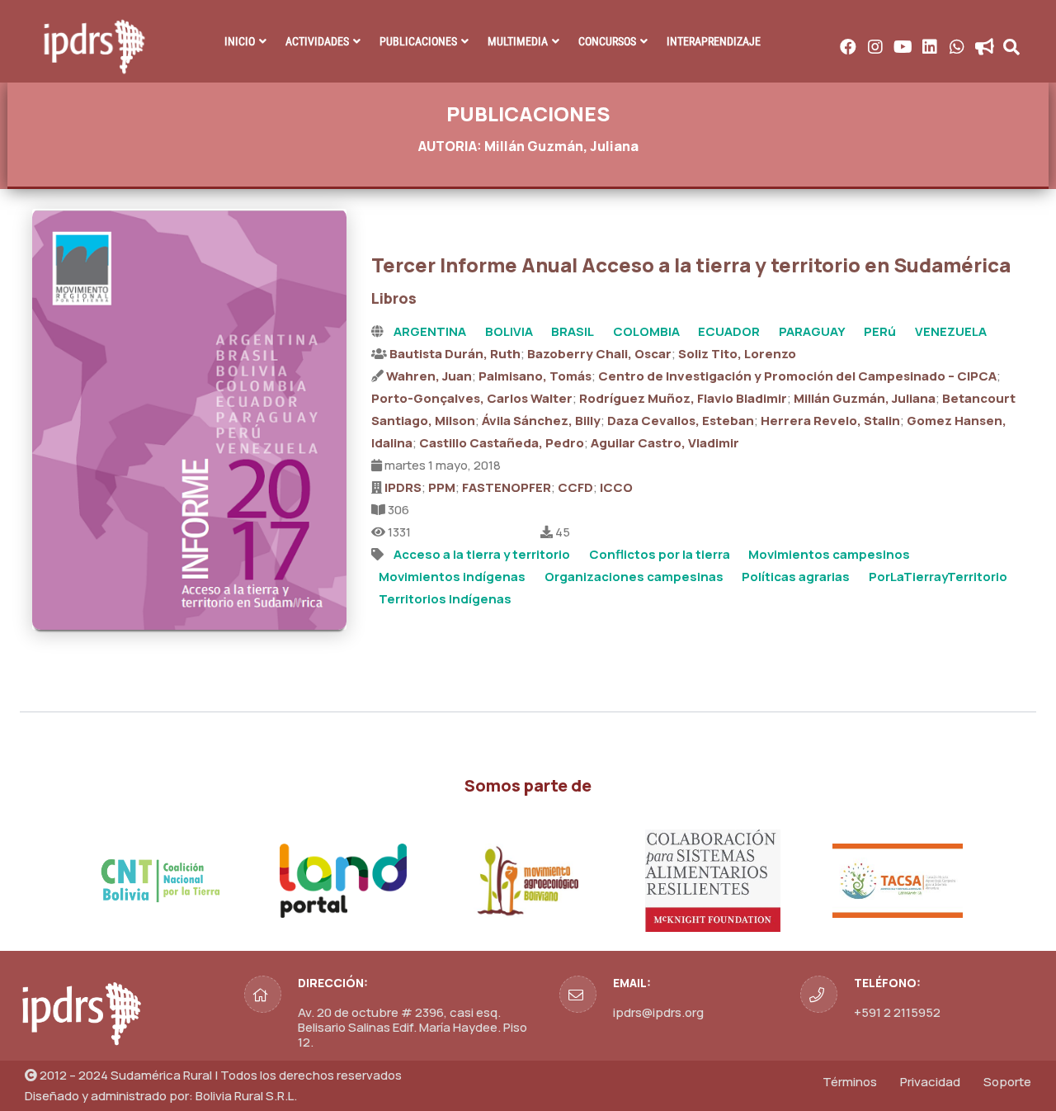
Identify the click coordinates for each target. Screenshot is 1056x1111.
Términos (850, 1081)
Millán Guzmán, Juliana (865, 398)
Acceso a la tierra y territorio (482, 554)
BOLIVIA (509, 331)
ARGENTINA (430, 331)
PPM (441, 487)
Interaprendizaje (714, 41)
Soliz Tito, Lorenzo (737, 353)
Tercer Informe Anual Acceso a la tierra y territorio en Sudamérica (691, 264)
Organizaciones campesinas (634, 576)
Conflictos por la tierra (659, 554)
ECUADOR (729, 331)
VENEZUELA (951, 331)
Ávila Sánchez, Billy (541, 420)
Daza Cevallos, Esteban (680, 420)
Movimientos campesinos (829, 554)
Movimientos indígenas (452, 576)
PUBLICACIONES (418, 41)
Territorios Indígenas (445, 599)
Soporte (1007, 1081)
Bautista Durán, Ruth (455, 353)
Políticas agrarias (796, 576)
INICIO (239, 41)
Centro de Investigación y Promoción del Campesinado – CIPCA (797, 376)
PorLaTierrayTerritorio (938, 576)
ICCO (616, 487)
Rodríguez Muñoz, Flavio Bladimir (683, 398)
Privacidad (930, 1081)
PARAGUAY (812, 331)
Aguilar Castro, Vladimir (665, 442)
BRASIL (572, 331)
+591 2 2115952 (897, 1012)
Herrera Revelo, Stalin (830, 420)
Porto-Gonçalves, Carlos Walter (472, 398)
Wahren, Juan (429, 376)
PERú (880, 331)
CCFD (575, 487)
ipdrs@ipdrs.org (658, 1012)
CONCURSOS (607, 41)
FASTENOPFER (506, 487)
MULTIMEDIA (518, 41)
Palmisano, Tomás (535, 376)
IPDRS (403, 487)
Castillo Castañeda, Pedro (501, 442)
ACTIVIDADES (317, 41)
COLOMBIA (646, 331)
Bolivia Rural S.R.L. (246, 1095)
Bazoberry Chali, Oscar (599, 353)
